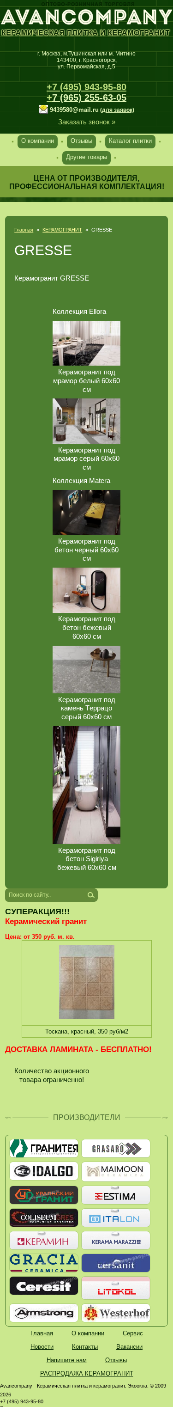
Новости (42, 1346)
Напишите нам (67, 1360)
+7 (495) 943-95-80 (86, 87)
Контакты (85, 1346)
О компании (37, 140)
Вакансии (129, 1346)
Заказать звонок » (86, 122)
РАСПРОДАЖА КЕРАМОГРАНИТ (86, 1373)
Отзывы (81, 140)
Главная (23, 229)
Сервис (133, 1333)
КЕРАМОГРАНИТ (62, 229)
